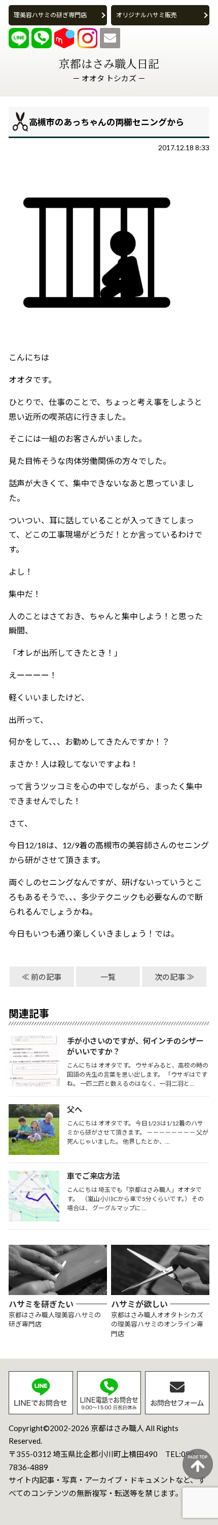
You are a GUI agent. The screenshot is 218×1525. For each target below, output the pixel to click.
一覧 (108, 976)
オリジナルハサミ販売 (146, 15)
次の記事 (170, 976)
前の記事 (46, 976)
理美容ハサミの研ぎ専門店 (50, 15)
